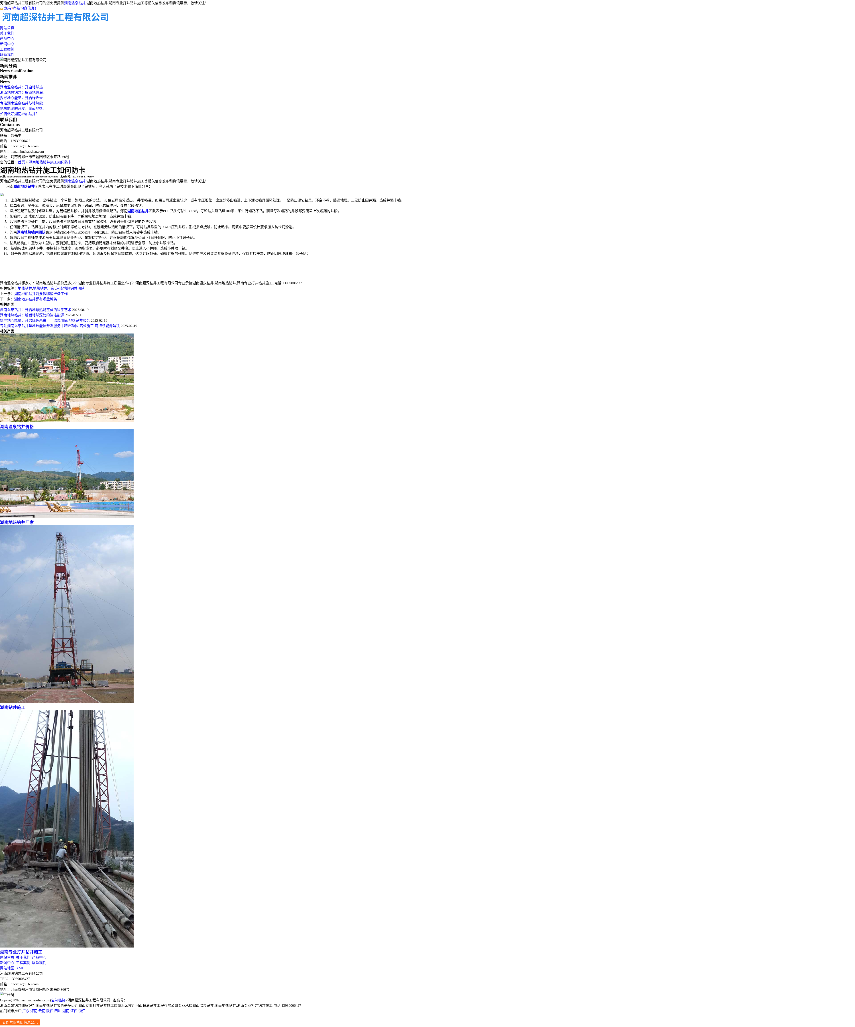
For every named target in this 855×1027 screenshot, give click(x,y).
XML (20, 968)
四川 (57, 1011)
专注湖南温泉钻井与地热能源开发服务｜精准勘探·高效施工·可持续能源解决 (60, 326)
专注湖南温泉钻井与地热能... (22, 103)
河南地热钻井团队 (70, 288)
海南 (33, 1011)
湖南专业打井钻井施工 (21, 952)
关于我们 (7, 33)
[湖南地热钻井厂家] (67, 517)
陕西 (49, 1011)
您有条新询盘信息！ (21, 8)
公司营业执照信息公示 (20, 1022)
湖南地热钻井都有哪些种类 (35, 299)
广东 (25, 1011)
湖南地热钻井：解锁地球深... (22, 92)
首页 (21, 162)
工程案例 (7, 49)
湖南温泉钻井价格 (17, 426)
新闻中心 (7, 44)
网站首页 (7, 28)
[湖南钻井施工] (67, 702)
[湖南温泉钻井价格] (67, 421)
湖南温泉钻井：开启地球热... (22, 87)
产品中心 (7, 39)
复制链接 (58, 1000)
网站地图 (7, 968)
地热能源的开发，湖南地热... (22, 108)
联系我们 (7, 55)
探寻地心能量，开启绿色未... (22, 98)
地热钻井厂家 (44, 288)
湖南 (65, 1011)
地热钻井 (25, 288)
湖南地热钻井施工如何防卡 (50, 162)
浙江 (82, 1011)
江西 (73, 1011)
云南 (41, 1011)
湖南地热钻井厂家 (17, 522)
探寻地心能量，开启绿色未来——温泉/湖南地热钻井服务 (45, 320)
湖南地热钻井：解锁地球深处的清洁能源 (32, 315)
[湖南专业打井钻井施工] (67, 946)
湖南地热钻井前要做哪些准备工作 (41, 294)
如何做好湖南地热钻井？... (21, 114)
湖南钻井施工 (12, 707)
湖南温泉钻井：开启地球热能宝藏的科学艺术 (35, 310)
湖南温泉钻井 (75, 3)
